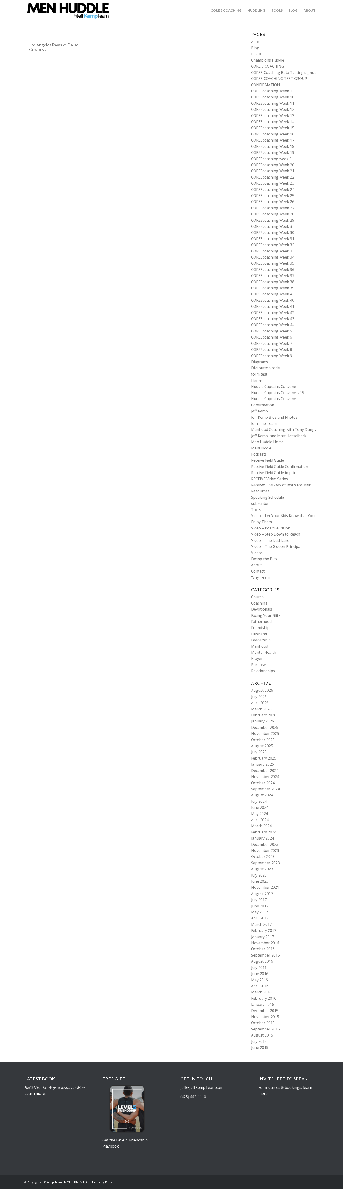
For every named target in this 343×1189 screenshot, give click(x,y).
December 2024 (264, 770)
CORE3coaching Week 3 (271, 226)
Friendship (260, 627)
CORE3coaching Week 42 (272, 312)
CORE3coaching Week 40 (272, 300)
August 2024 (262, 795)
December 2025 (264, 727)
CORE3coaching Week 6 (271, 337)
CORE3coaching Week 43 (272, 318)
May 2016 (259, 979)
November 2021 (265, 887)
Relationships (263, 670)
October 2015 (263, 1022)
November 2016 (265, 942)
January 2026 (262, 721)
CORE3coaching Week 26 (272, 201)
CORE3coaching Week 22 (272, 177)
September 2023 (265, 862)
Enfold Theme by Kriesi (97, 1182)
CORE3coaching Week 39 (272, 287)
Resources (260, 491)
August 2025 (262, 745)
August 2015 (262, 1035)
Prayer (257, 658)
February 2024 (263, 832)
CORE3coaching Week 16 (272, 134)
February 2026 (263, 715)
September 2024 (265, 789)
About (256, 41)
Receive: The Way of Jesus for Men (281, 484)
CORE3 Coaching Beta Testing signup (284, 72)
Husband (259, 633)
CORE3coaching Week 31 (272, 238)
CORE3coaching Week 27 (272, 208)
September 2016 (265, 955)
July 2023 (259, 875)
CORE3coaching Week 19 (272, 152)
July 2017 (259, 899)
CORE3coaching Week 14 (272, 121)
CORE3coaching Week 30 (272, 232)
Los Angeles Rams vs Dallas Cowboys (54, 47)
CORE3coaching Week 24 (272, 189)
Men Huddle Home (267, 441)
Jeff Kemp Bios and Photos (274, 417)
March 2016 (261, 992)
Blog (255, 47)
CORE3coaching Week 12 (272, 109)
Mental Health (263, 652)
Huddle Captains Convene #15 (277, 392)
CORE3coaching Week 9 (271, 355)
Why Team (260, 577)
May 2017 (259, 912)
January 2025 (262, 764)
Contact (258, 571)
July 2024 (259, 801)
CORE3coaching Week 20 (272, 164)
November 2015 (265, 1016)
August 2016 (262, 961)
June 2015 (259, 1047)
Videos (257, 552)
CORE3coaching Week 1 (271, 90)
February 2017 (263, 930)
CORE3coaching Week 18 (272, 146)
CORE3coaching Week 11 (272, 103)
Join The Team (264, 423)
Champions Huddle (267, 60)
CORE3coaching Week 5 (271, 331)
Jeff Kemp (259, 411)
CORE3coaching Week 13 (272, 115)
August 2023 (262, 868)
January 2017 (262, 936)
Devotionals (261, 609)
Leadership (261, 640)
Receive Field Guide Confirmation (279, 466)
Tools (256, 509)
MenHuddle (261, 448)
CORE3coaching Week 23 (272, 183)
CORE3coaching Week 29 (272, 220)
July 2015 (259, 1041)
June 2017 (259, 906)
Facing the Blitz (264, 558)
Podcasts (259, 454)
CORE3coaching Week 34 (272, 257)
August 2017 (262, 893)
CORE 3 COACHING (267, 66)
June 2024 (259, 807)
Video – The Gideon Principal (276, 546)
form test (259, 374)
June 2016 (259, 973)
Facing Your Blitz (265, 615)
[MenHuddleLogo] (68, 10)
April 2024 (260, 819)
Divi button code (265, 367)
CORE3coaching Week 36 (272, 269)
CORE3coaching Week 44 (272, 324)
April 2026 (260, 702)
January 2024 (262, 838)
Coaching (259, 603)
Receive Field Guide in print (274, 472)
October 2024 (263, 782)
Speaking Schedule (267, 497)
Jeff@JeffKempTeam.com (202, 1087)
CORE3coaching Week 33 (272, 251)
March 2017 (261, 924)
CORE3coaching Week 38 (272, 281)
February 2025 (263, 758)
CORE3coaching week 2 (271, 158)
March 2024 (261, 825)
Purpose (258, 664)
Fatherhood (261, 621)
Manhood (259, 646)
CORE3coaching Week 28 (272, 214)
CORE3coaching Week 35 (272, 263)
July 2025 (259, 751)
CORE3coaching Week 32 (272, 244)
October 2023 (263, 856)
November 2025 (265, 733)
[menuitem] (226, 10)
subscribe (259, 503)
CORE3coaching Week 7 (271, 343)
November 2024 (265, 776)
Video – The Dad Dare (270, 540)
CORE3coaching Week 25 (272, 195)
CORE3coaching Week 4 (271, 294)
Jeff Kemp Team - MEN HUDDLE (61, 1182)
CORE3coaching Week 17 (272, 140)
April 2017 (260, 918)
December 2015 (264, 1010)
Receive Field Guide (267, 460)
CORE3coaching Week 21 (272, 170)
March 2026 (261, 709)
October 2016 (263, 948)
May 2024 (259, 813)
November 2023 (265, 850)
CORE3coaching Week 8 (271, 349)
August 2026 (262, 690)
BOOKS (257, 54)
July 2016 (259, 967)
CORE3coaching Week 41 (272, 306)
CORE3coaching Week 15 (272, 127)
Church (257, 596)
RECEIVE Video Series (269, 478)
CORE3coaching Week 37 (272, 275)
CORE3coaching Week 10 (272, 97)
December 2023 (264, 844)
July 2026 (259, 696)
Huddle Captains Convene (273, 386)
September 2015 (265, 1029)
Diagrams (259, 361)
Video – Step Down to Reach (275, 534)
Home (256, 380)
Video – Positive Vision (270, 528)
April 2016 (260, 986)
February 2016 (263, 998)
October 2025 (263, 739)
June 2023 (259, 881)
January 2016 (262, 1004)
